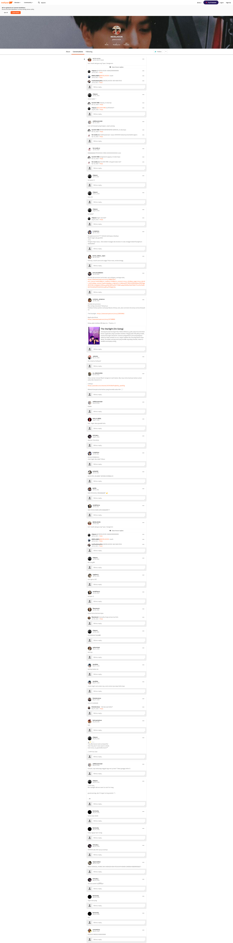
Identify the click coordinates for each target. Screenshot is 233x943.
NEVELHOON (96, 522)
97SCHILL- (96, 435)
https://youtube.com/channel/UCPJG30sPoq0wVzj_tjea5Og (106, 385)
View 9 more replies (118, 67)
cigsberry (96, 574)
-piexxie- (95, 356)
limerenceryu (97, 698)
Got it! (6, 12)
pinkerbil (95, 471)
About (68, 52)
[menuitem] (158, 51)
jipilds (94, 488)
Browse (17, 2)
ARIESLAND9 (95, 76)
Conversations (78, 52)
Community (28, 2)
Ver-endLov (95, 135)
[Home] (7, 2)
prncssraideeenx (98, 273)
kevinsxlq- (96, 811)
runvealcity (96, 929)
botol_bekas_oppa (99, 256)
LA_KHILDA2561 (98, 373)
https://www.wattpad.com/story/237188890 (101, 319)
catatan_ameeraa (99, 299)
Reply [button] (101, 72)
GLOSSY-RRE (95, 103)
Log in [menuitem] (222, 2)
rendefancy (96, 505)
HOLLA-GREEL (97, 418)
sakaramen (96, 647)
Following (89, 52)
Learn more (15, 12)
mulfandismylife (97, 81)
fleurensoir (96, 608)
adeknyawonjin (97, 121)
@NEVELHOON (104, 76)
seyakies (95, 664)
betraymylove (97, 720)
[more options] (143, 59)
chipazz (94, 71)
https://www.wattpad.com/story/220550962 (110, 313)
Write (199, 3)
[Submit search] (39, 2)
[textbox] (118, 87)
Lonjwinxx (96, 231)
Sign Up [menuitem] (228, 2)
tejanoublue (96, 862)
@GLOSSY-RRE (101, 108)
